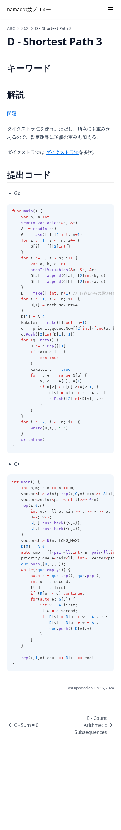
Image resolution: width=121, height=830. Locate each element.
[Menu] (110, 9)
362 (24, 28)
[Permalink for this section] (56, 68)
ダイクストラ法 (62, 152)
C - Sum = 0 (26, 725)
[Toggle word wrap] (106, 211)
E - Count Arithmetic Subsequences (91, 725)
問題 (11, 113)
